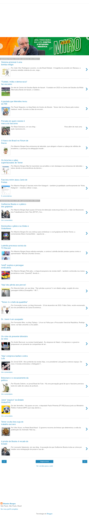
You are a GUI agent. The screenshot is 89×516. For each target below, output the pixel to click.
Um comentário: (7, 220)
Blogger (49, 514)
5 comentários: (6, 196)
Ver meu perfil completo (9, 509)
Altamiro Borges (9, 504)
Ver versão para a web (44, 466)
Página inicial (44, 461)
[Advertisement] (44, 19)
